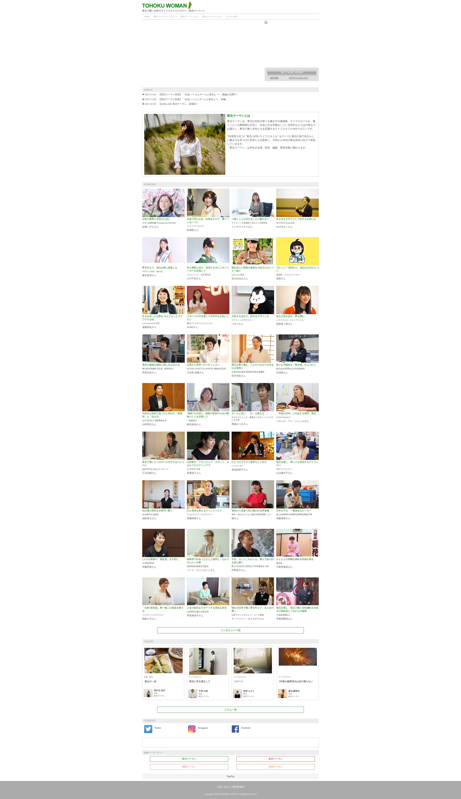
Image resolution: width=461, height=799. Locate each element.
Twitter (157, 728)
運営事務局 (238, 787)
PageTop (230, 776)
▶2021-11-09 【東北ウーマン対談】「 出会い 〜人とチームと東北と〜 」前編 (184, 99)
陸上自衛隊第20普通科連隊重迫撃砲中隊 (294, 514)
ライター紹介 (232, 16)
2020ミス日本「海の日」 (153, 271)
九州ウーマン (275, 767)
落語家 (279, 563)
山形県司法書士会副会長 (198, 612)
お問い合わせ (224, 787)
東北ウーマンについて (212, 16)
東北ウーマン (189, 759)
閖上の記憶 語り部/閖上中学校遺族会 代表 (250, 566)
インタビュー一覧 (230, 630)
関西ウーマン (189, 767)
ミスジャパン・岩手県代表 (199, 275)
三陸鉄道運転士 (283, 615)
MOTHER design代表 (285, 223)
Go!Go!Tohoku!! (283, 417)
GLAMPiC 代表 (193, 469)
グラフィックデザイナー (242, 320)
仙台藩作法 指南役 (150, 514)
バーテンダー (237, 466)
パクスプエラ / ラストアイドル (290, 320)
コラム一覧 (230, 709)
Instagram (203, 728)
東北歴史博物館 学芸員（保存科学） (158, 369)
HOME (147, 16)
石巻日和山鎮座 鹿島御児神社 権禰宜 (248, 372)
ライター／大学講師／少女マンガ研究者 (249, 223)
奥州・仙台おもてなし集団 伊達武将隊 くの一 (252, 514)
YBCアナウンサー (284, 469)
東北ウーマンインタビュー (165, 16)
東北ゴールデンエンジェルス (200, 323)
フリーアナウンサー (196, 226)
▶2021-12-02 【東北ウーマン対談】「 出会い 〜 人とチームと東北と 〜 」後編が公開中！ (190, 94)
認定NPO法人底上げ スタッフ (155, 469)
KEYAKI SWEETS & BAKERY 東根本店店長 (206, 369)
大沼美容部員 (148, 563)
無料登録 (274, 78)
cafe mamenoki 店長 (151, 323)
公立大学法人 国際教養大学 (154, 420)
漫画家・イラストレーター (288, 275)
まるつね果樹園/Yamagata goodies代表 (159, 223)
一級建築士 (192, 420)
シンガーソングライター (153, 615)
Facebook (245, 728)
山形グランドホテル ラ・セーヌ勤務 (248, 615)
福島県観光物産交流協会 (198, 566)
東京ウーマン (275, 759)
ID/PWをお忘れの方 (298, 78)
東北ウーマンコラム (190, 16)
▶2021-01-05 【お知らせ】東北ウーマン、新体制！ (170, 104)
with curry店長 (238, 275)
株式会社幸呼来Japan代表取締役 (290, 369)
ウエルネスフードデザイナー (200, 514)
